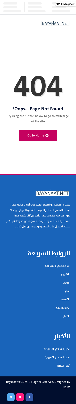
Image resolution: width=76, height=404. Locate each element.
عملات (66, 283)
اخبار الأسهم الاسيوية (57, 357)
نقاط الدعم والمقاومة (57, 266)
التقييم (65, 274)
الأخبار (66, 316)
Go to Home (36, 135)
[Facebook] (29, 397)
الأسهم (65, 299)
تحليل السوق (62, 308)
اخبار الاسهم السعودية (56, 349)
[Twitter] (20, 397)
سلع (67, 291)
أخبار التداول (63, 366)
